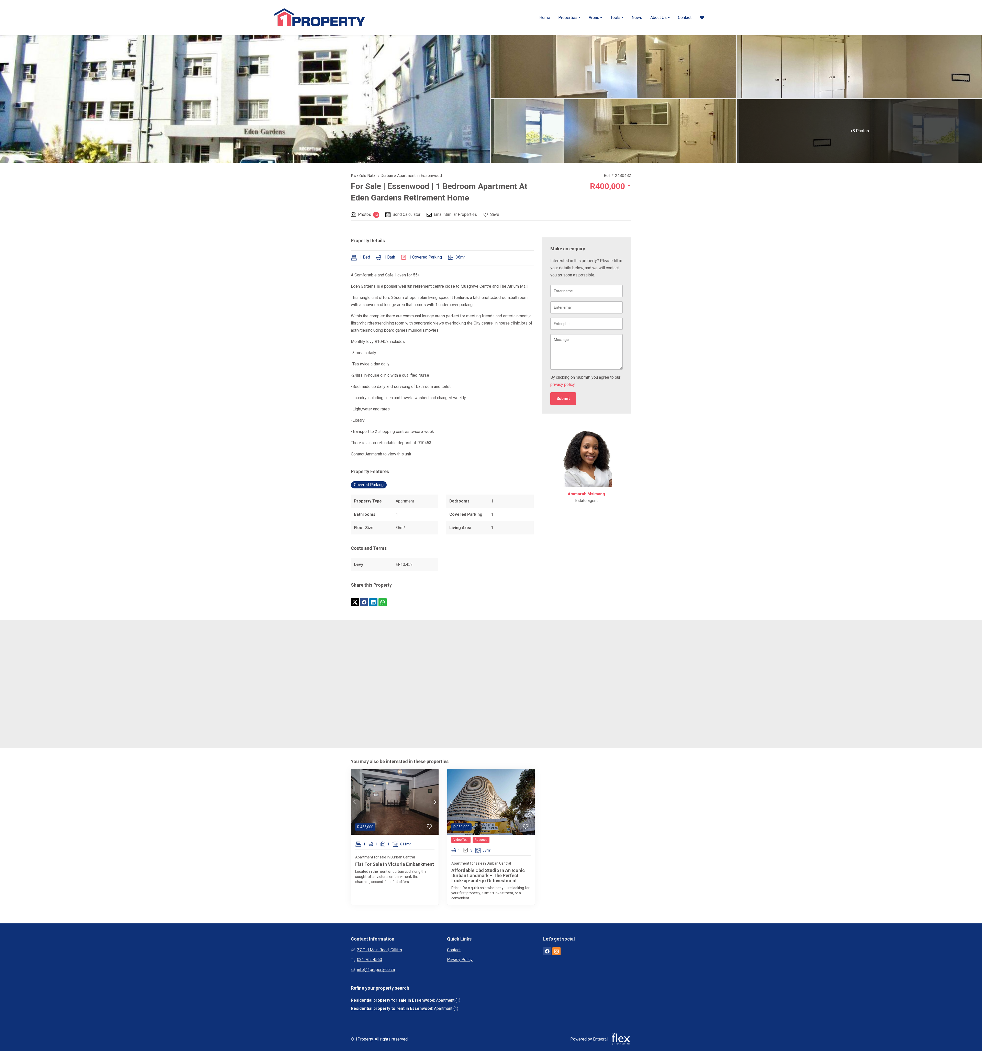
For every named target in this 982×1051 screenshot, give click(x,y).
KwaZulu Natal (363, 175)
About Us (659, 17)
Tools (615, 17)
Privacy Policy (460, 959)
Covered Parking (369, 484)
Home (544, 17)
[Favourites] (702, 17)
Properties (568, 17)
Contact (684, 17)
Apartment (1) (448, 1000)
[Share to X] (355, 602)
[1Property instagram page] (556, 951)
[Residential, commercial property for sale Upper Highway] (320, 17)
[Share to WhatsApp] (382, 602)
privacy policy (562, 384)
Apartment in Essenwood (419, 175)
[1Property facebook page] (547, 951)
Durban (387, 175)
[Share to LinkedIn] (373, 602)
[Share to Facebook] (364, 602)
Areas (594, 17)
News (637, 17)
